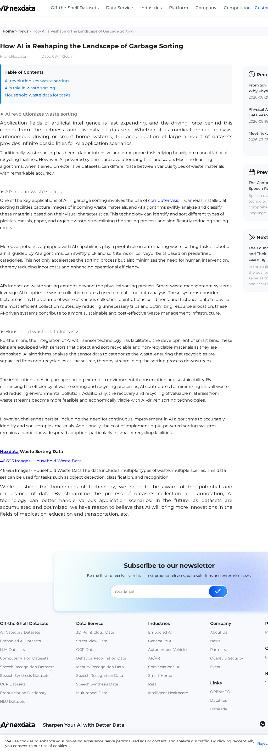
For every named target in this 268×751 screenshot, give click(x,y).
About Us (218, 632)
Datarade (218, 709)
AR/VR (154, 658)
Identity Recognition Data (100, 666)
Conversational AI (164, 666)
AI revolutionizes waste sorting (37, 80)
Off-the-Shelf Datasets (75, 7)
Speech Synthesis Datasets (24, 675)
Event (215, 666)
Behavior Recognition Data (101, 658)
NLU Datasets (12, 701)
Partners (218, 649)
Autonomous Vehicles (168, 649)
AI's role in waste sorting (30, 87)
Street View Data (91, 641)
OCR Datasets (13, 684)
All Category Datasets (20, 632)
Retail (153, 684)
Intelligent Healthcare (168, 692)
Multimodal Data (91, 692)
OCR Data (85, 649)
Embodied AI (160, 632)
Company (206, 7)
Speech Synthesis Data (97, 684)
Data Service (119, 7)
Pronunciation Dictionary (23, 692)
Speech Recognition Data (99, 675)
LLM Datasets (12, 649)
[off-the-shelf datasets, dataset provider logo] (17, 9)
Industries (151, 7)
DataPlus (218, 700)
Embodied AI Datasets (20, 641)
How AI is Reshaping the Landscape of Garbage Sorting (83, 31)
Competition (237, 7)
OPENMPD (220, 691)
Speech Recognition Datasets (27, 666)
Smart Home (160, 675)
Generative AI (160, 641)
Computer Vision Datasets (24, 658)
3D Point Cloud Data (95, 632)
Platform (178, 7)
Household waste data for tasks (37, 95)
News (23, 31)
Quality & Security (226, 658)
